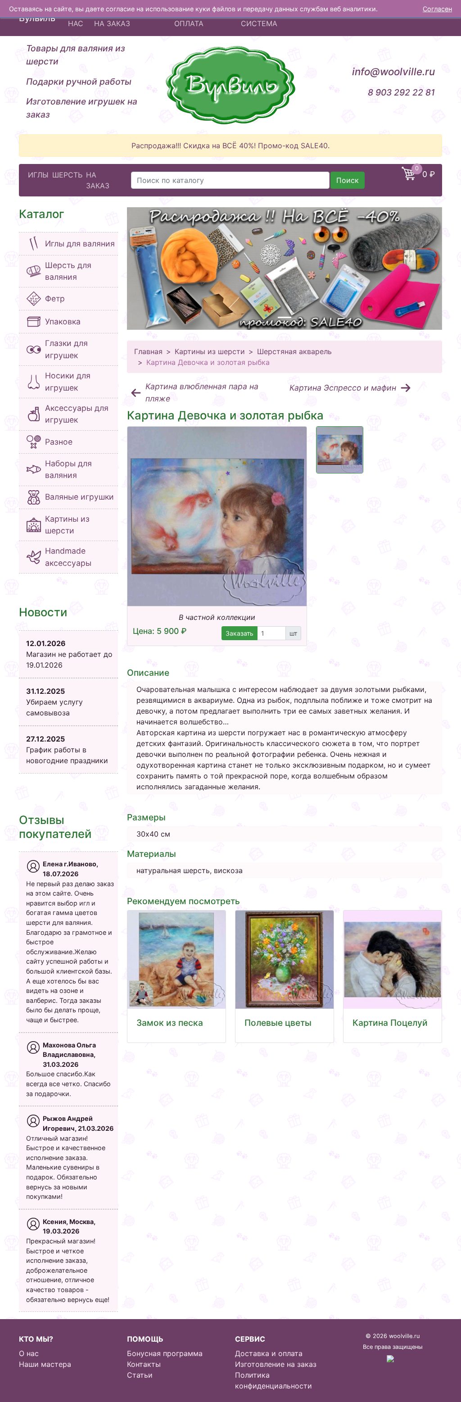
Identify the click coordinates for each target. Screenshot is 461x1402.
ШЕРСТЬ (67, 174)
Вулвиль (37, 18)
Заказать (239, 633)
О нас (29, 1353)
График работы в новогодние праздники (67, 749)
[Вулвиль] (230, 85)
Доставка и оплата (269, 1353)
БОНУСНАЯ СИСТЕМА (261, 18)
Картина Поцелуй (390, 1022)
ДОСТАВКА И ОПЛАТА (197, 18)
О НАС (75, 18)
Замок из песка (169, 1022)
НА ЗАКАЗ (97, 180)
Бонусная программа (165, 1353)
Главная (148, 351)
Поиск (347, 180)
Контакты (144, 1364)
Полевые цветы (278, 1022)
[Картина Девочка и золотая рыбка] (217, 516)
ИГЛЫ (38, 174)
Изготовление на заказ (275, 1364)
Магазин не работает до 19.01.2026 (69, 654)
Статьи (140, 1374)
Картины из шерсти (210, 351)
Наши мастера (45, 1364)
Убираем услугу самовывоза (54, 702)
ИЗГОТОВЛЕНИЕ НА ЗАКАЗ (123, 18)
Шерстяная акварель (294, 351)
